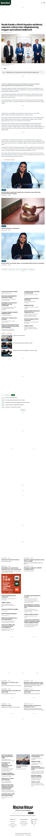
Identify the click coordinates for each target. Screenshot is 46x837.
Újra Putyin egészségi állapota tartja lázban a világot (22, 342)
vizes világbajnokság (23, 269)
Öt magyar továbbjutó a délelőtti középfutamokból (14, 404)
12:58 (3, 407)
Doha (17, 269)
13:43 (3, 397)
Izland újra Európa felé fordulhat (19, 335)
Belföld (3, 226)
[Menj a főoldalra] (5, 3)
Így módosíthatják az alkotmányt (10, 228)
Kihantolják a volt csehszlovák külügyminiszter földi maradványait (25, 350)
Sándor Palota (11, 269)
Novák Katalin (4, 269)
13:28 (3, 400)
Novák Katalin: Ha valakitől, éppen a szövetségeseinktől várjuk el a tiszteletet (22, 263)
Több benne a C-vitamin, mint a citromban (13, 407)
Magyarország (32, 269)
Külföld (4, 340)
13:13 (3, 402)
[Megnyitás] (44, 3)
